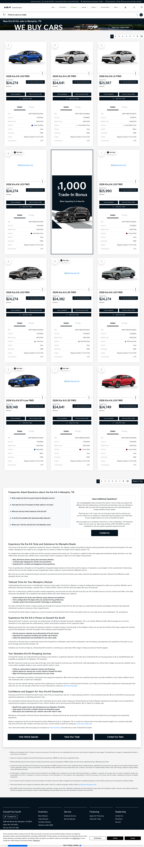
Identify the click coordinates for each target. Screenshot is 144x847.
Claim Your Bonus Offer (35, 94)
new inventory (55, 728)
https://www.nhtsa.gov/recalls (87, 784)
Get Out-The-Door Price (36, 82)
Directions (118, 819)
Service (67, 812)
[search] (142, 7)
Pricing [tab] (31, 107)
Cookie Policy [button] (76, 838)
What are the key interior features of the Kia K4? (29, 511)
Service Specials (69, 819)
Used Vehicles (43, 819)
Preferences (98, 838)
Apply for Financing (97, 816)
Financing (94, 812)
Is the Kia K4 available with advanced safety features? (31, 518)
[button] (42, 73)
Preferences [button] (36, 840)
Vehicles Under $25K (45, 825)
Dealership (120, 812)
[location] (81, 1)
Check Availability (16, 94)
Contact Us (105, 533)
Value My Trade (95, 819)
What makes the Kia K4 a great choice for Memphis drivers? (33, 498)
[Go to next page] (137, 36)
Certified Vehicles (44, 822)
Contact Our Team (115, 737)
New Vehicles (43, 816)
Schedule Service (70, 816)
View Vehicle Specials (28, 737)
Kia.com (118, 822)
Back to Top (138, 481)
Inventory (43, 812)
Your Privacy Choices (71, 845)
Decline (115, 838)
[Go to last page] (141, 36)
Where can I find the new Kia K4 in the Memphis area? (31, 525)
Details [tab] (19, 107)
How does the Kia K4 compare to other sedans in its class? (32, 505)
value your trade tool (84, 724)
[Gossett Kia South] (12, 7)
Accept (133, 838)
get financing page (70, 686)
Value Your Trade (27, 98)
